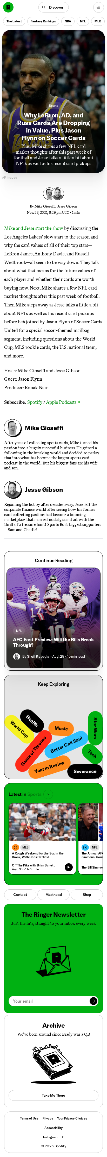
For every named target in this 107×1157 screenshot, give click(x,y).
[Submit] (93, 1001)
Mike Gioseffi (45, 206)
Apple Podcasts (63, 402)
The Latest (14, 21)
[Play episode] (68, 867)
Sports (53, 106)
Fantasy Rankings (43, 21)
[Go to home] (8, 7)
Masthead (53, 894)
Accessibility (53, 1128)
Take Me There (53, 1095)
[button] (53, 7)
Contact (20, 894)
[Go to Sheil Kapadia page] (16, 656)
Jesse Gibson (67, 206)
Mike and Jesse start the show (33, 228)
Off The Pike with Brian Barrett (33, 865)
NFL (83, 21)
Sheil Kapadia (38, 656)
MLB (98, 21)
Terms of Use (29, 1118)
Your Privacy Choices (72, 1118)
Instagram (50, 1137)
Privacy (48, 1118)
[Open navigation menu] (98, 7)
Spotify (34, 402)
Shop (87, 894)
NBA (68, 21)
